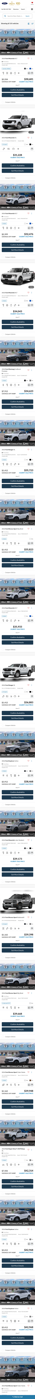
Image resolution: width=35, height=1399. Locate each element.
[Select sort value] (32, 23)
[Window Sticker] (32, 73)
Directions (16, 9)
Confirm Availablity (17, 90)
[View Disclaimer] (18, 73)
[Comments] (29, 73)
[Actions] (31, 58)
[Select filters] (28, 23)
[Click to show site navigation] (32, 9)
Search (27, 16)
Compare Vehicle (10, 102)
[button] (6, 9)
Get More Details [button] (17, 95)
